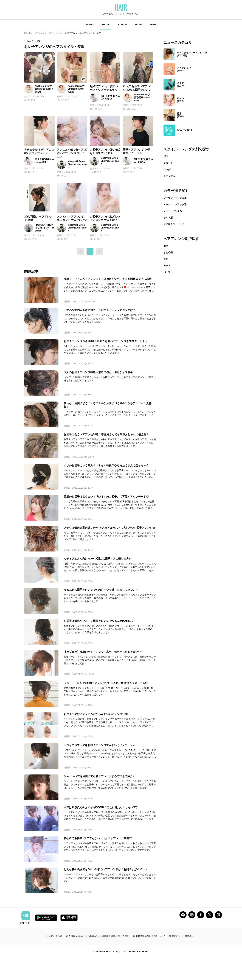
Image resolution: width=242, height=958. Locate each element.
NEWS (153, 24)
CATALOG (105, 24)
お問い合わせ (55, 936)
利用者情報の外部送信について (149, 936)
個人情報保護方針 (75, 936)
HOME (89, 24)
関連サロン (175, 936)
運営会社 (189, 936)
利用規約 (93, 936)
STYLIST (122, 24)
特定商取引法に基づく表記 (115, 936)
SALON (138, 24)
